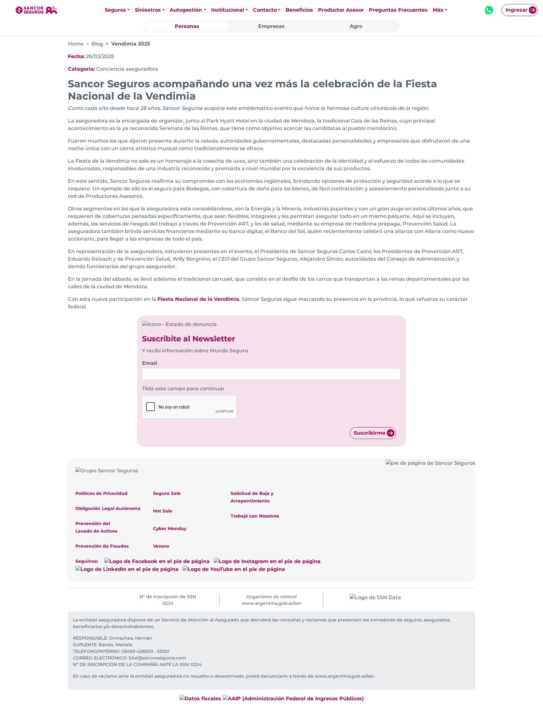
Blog (97, 44)
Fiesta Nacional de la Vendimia (198, 299)
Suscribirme (370, 433)
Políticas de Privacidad (101, 493)
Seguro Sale (167, 493)
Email (149, 363)
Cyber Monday (169, 528)
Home (76, 44)
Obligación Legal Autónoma (107, 508)
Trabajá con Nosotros (255, 516)
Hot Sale (162, 511)
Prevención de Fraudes (102, 546)
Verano (161, 546)
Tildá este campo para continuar (183, 389)
